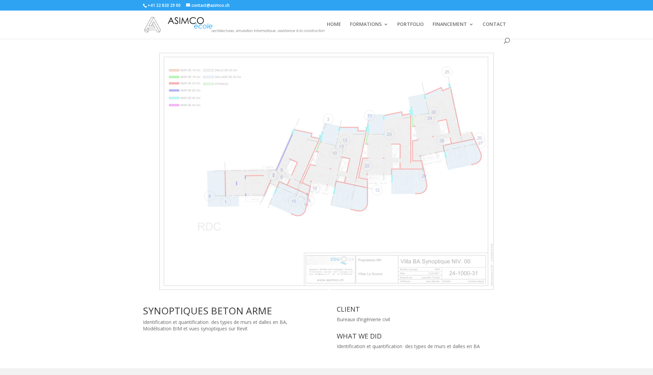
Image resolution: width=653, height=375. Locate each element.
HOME (334, 24)
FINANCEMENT (450, 24)
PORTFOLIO (410, 24)
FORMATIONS (366, 24)
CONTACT (494, 24)
